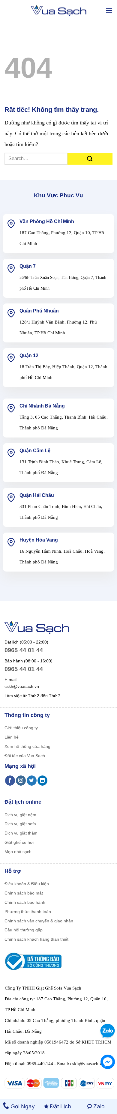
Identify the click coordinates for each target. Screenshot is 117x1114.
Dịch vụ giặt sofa (20, 823)
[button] (108, 10)
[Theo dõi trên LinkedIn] (42, 780)
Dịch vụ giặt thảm (21, 833)
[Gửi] (90, 159)
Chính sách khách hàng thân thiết (36, 939)
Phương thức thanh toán (27, 911)
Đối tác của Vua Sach (24, 755)
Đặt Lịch (60, 1106)
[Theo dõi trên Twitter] (32, 780)
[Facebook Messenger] (107, 1062)
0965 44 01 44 (23, 650)
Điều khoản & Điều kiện (26, 883)
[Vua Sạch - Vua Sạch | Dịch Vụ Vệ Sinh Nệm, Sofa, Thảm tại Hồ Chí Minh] (58, 10)
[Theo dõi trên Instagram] (21, 780)
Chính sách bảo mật (23, 893)
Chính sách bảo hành (24, 902)
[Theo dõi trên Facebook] (10, 780)
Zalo (99, 1106)
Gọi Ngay (22, 1106)
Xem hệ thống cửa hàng (27, 746)
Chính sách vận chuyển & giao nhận (38, 920)
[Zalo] (106, 1031)
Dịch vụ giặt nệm (20, 814)
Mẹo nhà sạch (18, 851)
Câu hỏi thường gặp (23, 929)
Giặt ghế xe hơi (19, 842)
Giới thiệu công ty (21, 727)
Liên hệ (11, 737)
